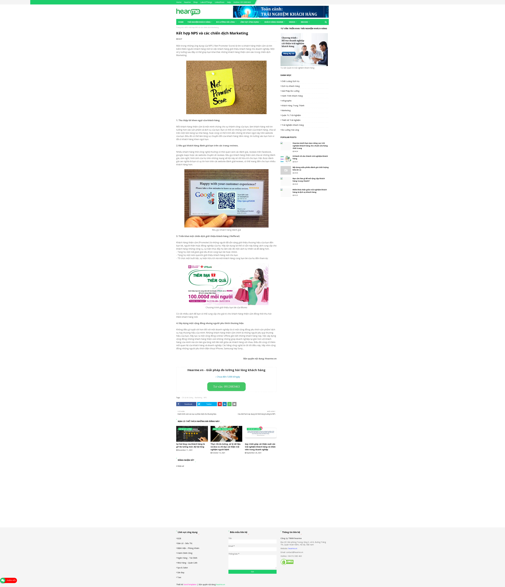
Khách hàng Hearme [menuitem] (273, 22)
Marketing (198, 397)
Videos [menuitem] (292, 22)
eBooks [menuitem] (304, 22)
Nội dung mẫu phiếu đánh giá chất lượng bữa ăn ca (311, 168)
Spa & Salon (182, 567)
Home (178, 2)
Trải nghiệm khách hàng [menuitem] (199, 22)
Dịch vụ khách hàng (291, 86)
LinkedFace (219, 2)
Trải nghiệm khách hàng (293, 125)
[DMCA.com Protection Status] (287, 564)
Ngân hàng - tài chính (187, 557)
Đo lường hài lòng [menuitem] (225, 22)
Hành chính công (184, 553)
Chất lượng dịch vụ (290, 81)
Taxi (179, 577)
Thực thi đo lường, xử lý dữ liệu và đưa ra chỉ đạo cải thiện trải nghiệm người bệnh (226, 447)
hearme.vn (292, 548)
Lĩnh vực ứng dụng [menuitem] (249, 22)
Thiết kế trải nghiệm (291, 120)
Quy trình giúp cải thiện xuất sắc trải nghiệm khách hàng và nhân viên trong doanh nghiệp (260, 447)
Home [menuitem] (180, 22)
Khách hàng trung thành (293, 105)
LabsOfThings (206, 2)
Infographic (287, 100)
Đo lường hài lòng (290, 129)
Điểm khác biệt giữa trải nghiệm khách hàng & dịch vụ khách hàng (310, 190)
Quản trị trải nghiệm (291, 115)
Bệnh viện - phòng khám (188, 548)
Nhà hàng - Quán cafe (187, 562)
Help (229, 2)
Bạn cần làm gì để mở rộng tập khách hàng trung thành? (309, 179)
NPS (186, 27)
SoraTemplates (190, 584)
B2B (179, 538)
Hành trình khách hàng (292, 95)
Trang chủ (180, 27)
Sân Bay (180, 572)
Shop (195, 2)
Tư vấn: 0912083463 (226, 386)
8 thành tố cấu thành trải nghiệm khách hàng (310, 157)
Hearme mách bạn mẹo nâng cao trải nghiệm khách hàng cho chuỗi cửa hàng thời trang (310, 145)
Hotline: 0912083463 (242, 2)
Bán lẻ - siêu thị (184, 543)
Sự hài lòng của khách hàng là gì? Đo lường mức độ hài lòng (190, 445)
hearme (187, 2)
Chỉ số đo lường (187, 397)
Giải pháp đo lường (290, 91)
